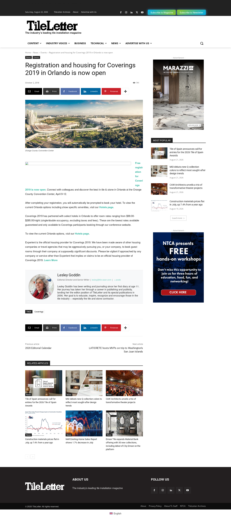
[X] (137, 12)
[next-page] (33, 456)
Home (28, 52)
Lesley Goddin (68, 275)
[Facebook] (121, 12)
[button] (202, 43)
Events (44, 52)
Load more (177, 218)
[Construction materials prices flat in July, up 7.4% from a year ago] (43, 423)
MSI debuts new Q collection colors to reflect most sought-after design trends (84, 402)
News (35, 52)
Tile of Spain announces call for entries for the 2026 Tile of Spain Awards (40, 402)
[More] (125, 91)
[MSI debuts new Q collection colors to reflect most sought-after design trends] (84, 383)
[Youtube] (142, 12)
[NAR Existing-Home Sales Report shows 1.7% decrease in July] (84, 423)
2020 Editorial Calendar (38, 348)
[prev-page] (27, 456)
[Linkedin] (131, 12)
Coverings (38, 311)
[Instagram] (126, 12)
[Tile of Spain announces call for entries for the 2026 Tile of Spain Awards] (43, 383)
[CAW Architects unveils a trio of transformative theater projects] (124, 383)
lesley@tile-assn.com (101, 279)
